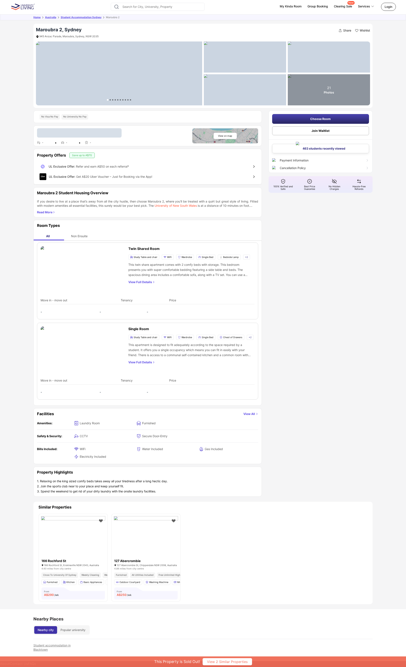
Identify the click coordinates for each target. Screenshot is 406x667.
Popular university (72, 630)
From (51, 593)
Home (37, 17)
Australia (50, 17)
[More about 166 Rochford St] (73, 537)
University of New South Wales (176, 205)
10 (130, 100)
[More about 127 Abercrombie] (146, 537)
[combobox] (157, 7)
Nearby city (46, 630)
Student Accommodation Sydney (81, 17)
